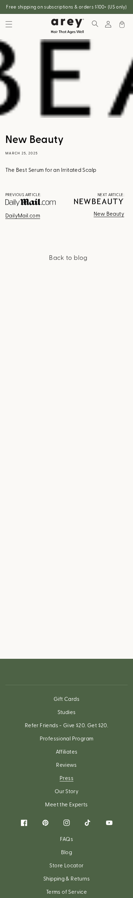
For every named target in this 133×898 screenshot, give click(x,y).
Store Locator (66, 865)
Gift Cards (66, 699)
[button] (9, 24)
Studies (66, 712)
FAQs (66, 839)
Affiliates (67, 751)
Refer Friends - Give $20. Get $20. (66, 725)
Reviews (66, 764)
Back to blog (68, 257)
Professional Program (67, 738)
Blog (66, 852)
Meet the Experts (66, 804)
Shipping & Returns (66, 878)
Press (66, 778)
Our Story (67, 791)
